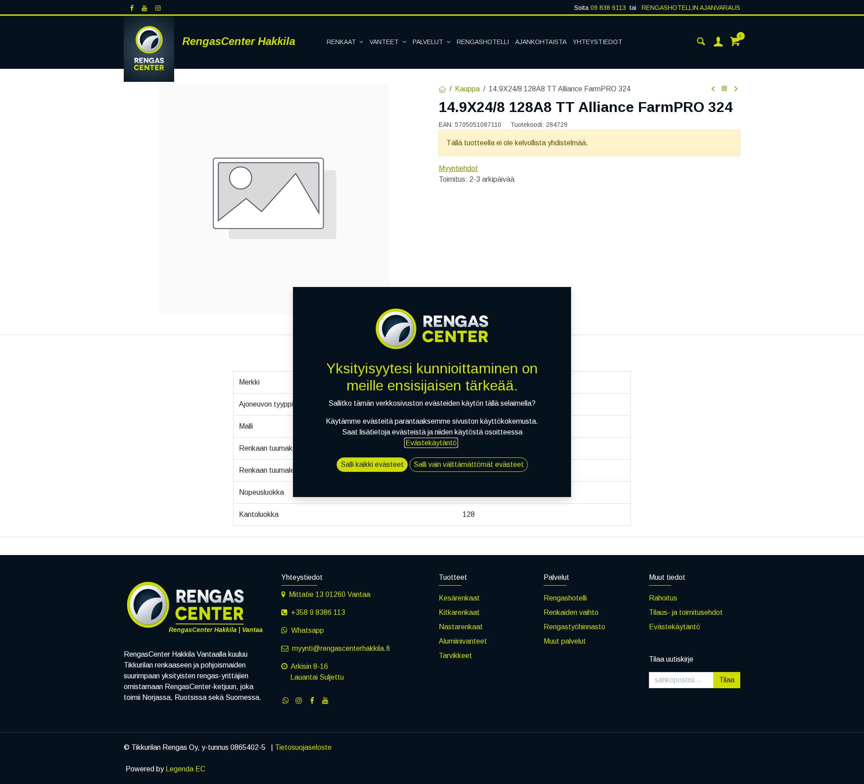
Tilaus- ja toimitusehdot (686, 612)
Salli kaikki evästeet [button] (372, 464)
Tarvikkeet (455, 655)
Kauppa (467, 89)
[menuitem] (345, 42)
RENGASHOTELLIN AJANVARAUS (690, 7)
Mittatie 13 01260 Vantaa (329, 594)
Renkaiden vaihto (571, 612)
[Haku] (701, 42)
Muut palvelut (565, 641)
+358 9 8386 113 (318, 612)
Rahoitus (663, 598)
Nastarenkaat (461, 627)
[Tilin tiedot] (718, 42)
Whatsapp (307, 630)
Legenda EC (185, 769)
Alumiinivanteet (463, 641)
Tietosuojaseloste (303, 747)
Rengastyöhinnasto (574, 627)
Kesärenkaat (459, 598)
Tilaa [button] (726, 680)
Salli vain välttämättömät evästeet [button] (469, 464)
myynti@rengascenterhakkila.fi (341, 648)
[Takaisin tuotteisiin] (724, 89)
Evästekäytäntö (674, 627)
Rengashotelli (565, 598)
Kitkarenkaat (459, 612)
